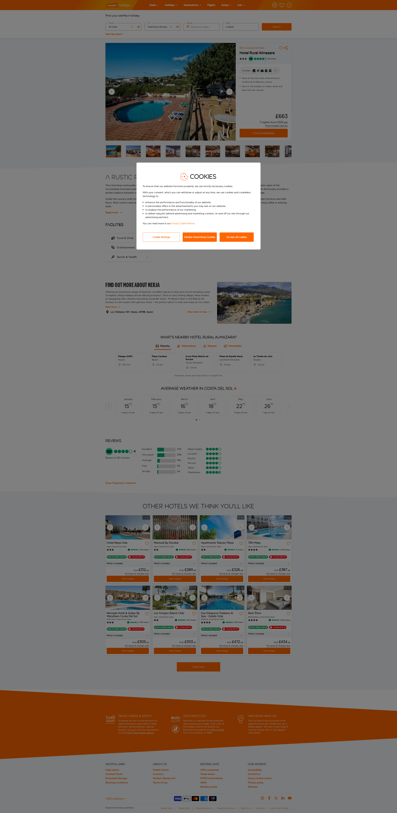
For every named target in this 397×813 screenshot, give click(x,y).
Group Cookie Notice (183, 223)
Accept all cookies (236, 237)
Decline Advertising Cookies (199, 237)
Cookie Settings (161, 237)
